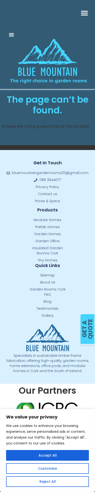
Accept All (47, 455)
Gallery (47, 315)
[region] (47, 450)
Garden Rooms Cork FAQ (48, 292)
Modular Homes (47, 219)
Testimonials (47, 308)
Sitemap (47, 275)
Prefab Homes (47, 227)
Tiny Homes (47, 260)
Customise (47, 468)
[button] (84, 13)
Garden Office (47, 241)
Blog (47, 301)
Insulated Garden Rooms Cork (47, 251)
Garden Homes (47, 234)
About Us (47, 282)
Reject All (47, 481)
